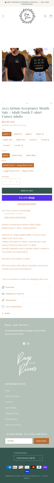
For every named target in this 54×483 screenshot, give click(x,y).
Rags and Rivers (15, 476)
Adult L (28, 134)
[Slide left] (3, 103)
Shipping (5, 125)
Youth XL (19, 145)
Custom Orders (12, 396)
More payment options (27, 204)
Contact (9, 402)
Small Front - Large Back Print (18, 165)
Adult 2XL (7, 139)
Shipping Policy (12, 413)
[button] (3, 16)
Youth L (7, 145)
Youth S (33, 139)
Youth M (45, 139)
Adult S (6, 134)
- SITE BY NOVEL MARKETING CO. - (31, 476)
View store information (15, 217)
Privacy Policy (11, 419)
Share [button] (7, 313)
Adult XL (40, 134)
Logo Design (10, 407)
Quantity (5, 176)
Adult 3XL (20, 139)
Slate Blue (31, 155)
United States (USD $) (26, 458)
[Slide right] (51, 103)
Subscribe (41, 441)
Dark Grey (17, 155)
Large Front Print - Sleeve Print (18, 171)
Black (5, 155)
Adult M (18, 134)
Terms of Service (13, 425)
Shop (7, 390)
